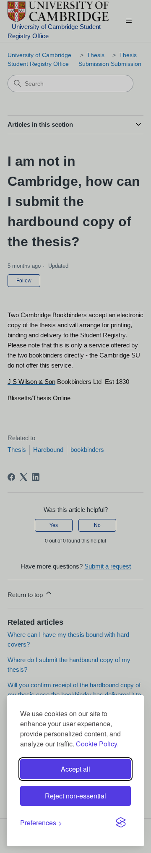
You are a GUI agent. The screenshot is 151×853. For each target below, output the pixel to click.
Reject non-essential (75, 796)
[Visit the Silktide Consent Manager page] (121, 823)
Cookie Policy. (97, 744)
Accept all (75, 769)
